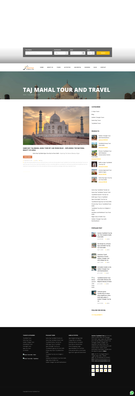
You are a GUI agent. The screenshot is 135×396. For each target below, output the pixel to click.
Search (103, 53)
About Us (50, 67)
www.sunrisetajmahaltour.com (102, 361)
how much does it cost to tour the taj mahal (50, 162)
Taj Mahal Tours (96, 123)
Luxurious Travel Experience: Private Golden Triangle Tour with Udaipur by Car (103, 257)
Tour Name (28, 50)
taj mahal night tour (55, 164)
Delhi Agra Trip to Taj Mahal (99, 197)
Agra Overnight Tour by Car (99, 199)
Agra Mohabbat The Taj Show (75, 351)
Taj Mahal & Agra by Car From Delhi (101, 201)
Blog (95, 67)
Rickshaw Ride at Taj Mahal (74, 343)
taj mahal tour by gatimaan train (78, 164)
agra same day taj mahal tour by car (32, 162)
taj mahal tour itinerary (46, 166)
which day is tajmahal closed (69, 166)
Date (71, 50)
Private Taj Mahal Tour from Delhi (67, 162)
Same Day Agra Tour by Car (81, 162)
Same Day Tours (96, 120)
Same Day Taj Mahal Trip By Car (100, 190)
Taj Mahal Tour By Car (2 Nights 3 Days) (101, 209)
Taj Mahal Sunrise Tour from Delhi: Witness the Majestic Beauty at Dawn (104, 279)
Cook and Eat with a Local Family (76, 353)
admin (36, 160)
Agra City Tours (26, 351)
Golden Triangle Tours (98, 117)
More (104, 351)
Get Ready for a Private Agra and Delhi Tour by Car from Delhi (104, 245)
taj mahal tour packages (57, 166)
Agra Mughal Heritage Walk (75, 338)
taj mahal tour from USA (35, 166)
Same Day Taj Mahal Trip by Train (101, 192)
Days (88, 50)
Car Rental (77, 67)
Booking (87, 67)
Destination (57, 50)
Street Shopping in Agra (74, 348)
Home (42, 67)
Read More (27, 157)
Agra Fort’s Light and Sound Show (76, 356)
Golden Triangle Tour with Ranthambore (99, 220)
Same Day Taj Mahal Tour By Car (43, 164)
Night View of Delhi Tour (98, 216)
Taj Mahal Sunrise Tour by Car (100, 194)
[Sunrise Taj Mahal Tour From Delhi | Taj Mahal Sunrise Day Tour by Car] (28, 67)
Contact (103, 67)
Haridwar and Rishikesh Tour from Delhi (101, 213)
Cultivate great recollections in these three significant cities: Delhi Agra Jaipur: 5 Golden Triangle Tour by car (104, 296)
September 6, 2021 (28, 160)
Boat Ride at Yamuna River (74, 346)
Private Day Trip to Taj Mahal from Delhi (101, 205)
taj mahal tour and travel (65, 164)
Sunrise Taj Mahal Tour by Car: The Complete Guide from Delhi (104, 235)
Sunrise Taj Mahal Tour (98, 335)
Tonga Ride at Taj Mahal (74, 341)
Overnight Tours (26, 348)
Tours (59, 67)
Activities (67, 67)
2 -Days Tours (95, 111)
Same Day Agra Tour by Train (29, 164)
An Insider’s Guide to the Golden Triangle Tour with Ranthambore (104, 269)
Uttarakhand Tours (27, 346)
